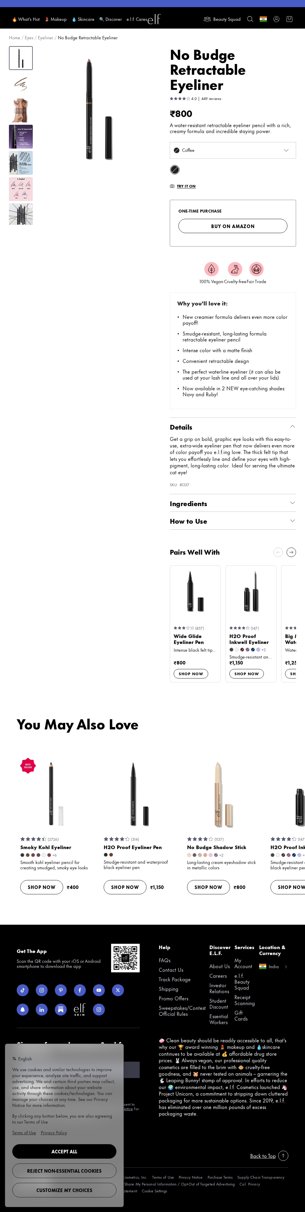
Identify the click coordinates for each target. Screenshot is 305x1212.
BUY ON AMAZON (233, 226)
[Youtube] (99, 990)
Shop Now (191, 673)
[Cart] (289, 19)
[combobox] (233, 150)
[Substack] (61, 1010)
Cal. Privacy (249, 1184)
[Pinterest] (61, 990)
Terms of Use (163, 1177)
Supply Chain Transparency (260, 1177)
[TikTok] (23, 990)
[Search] (250, 19)
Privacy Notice (191, 1177)
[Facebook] (80, 990)
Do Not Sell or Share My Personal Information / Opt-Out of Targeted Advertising (167, 1184)
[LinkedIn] (42, 1010)
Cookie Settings (154, 1190)
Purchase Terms (220, 1177)
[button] (98, 108)
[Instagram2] (99, 1010)
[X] (118, 990)
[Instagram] (42, 990)
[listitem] (175, 170)
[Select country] (263, 19)
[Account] (276, 19)
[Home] (154, 19)
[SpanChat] (23, 1010)
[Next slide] (291, 552)
